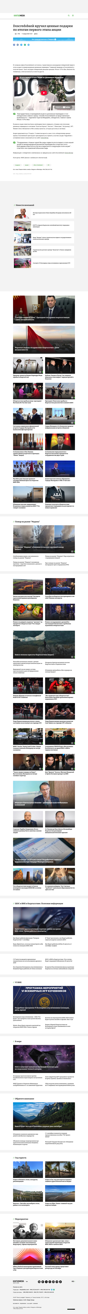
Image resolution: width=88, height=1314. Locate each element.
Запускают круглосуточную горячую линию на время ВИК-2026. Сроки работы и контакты (38, 930)
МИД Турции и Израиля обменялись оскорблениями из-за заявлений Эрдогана (27, 1084)
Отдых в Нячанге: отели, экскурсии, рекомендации (25, 1180)
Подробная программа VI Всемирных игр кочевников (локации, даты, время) (42, 1009)
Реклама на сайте (17, 1287)
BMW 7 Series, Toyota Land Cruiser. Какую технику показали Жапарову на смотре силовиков (27, 748)
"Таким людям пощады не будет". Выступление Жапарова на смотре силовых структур (25, 773)
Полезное (35, 1303)
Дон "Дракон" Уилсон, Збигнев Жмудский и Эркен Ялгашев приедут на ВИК (59, 773)
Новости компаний (25, 205)
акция (26, 165)
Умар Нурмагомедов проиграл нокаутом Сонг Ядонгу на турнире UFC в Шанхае (59, 722)
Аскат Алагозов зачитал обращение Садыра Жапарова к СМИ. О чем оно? (57, 479)
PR (48, 165)
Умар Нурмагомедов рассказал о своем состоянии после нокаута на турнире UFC (27, 722)
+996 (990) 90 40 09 (28, 1292)
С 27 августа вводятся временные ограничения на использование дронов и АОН (27, 961)
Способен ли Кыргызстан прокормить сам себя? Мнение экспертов (59, 597)
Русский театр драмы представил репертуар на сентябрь (56, 1267)
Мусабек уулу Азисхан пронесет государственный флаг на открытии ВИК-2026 (25, 480)
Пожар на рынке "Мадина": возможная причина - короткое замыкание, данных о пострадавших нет (27, 563)
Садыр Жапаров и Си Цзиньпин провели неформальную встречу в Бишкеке (59, 427)
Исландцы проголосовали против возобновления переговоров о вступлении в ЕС (27, 1077)
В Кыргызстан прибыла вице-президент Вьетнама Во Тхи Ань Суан (27, 402)
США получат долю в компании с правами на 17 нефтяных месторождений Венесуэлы (60, 1084)
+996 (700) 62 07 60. (47, 169)
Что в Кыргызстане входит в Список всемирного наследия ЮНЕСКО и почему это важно (27, 887)
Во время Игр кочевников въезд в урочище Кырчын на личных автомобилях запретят (59, 968)
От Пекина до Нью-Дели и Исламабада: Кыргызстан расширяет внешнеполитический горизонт (58, 830)
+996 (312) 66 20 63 (49, 1292)
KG (73, 1281)
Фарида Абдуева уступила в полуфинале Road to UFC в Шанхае (27, 696)
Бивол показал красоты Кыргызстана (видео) (34, 655)
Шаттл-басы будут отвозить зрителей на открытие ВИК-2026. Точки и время (26, 1026)
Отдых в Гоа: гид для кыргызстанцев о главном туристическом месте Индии (58, 1180)
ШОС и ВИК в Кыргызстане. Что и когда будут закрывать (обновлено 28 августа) (58, 960)
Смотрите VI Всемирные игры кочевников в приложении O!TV (51, 263)
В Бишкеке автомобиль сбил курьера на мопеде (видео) (58, 671)
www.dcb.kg (44, 138)
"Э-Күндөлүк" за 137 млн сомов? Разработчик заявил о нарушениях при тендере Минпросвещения (38, 861)
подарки (17, 165)
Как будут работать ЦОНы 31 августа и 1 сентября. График (58, 945)
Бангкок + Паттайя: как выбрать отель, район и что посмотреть (26, 1204)
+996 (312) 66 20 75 (34, 1289)
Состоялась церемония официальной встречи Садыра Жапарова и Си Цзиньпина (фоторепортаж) (26, 427)
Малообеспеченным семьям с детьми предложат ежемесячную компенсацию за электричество (27, 663)
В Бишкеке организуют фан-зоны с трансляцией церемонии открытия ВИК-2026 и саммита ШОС (57, 1242)
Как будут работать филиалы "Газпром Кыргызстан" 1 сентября (26, 939)
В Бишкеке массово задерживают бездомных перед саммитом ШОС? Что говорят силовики (26, 506)
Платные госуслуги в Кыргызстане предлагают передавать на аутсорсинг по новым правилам (59, 506)
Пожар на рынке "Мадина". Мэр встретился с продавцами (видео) (59, 557)
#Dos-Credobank (38, 165)
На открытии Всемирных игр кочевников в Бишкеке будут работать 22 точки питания (27, 968)
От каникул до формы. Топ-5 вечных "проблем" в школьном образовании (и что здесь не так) (60, 887)
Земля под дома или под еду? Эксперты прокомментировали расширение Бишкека (26, 598)
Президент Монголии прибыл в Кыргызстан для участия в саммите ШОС (59, 402)
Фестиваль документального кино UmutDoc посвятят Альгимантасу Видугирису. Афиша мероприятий (25, 1242)
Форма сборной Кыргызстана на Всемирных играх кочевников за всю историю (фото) (57, 1026)
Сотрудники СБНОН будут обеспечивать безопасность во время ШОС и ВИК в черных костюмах (59, 748)
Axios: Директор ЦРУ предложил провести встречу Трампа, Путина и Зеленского (59, 1077)
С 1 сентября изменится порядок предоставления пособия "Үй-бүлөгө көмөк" (57, 1135)
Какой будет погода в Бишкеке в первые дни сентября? (38, 1126)
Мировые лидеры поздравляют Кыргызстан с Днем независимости (37, 349)
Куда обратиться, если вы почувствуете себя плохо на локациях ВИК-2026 (28, 945)
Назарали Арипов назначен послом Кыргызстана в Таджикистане (57, 663)
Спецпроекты (23, 1303)
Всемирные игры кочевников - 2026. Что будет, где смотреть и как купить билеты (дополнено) (27, 1018)
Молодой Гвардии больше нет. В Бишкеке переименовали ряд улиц (59, 1142)
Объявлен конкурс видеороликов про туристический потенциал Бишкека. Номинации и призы (26, 1142)
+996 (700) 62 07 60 (45, 1289)
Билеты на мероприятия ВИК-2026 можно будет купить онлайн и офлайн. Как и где (59, 1018)
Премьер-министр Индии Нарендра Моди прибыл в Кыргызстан (27, 376)
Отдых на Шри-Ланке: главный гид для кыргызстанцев (58, 1204)
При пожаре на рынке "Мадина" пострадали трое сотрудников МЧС (57, 564)
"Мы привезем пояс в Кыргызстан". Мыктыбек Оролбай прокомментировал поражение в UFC (59, 697)
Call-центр (29, 1303)
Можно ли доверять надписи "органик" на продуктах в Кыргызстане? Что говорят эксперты (27, 623)
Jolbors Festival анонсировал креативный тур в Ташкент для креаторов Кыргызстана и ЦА (28, 1268)
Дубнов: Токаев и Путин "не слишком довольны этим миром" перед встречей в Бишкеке (59, 377)
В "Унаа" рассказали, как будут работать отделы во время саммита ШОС (58, 939)
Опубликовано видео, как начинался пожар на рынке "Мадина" (25, 557)
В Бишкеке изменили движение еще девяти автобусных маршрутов (25, 1135)
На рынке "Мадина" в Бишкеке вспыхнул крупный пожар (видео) (39, 548)
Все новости (16, 1303)
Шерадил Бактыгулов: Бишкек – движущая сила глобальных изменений (41, 804)
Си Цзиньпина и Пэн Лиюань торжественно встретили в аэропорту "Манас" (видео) (26, 453)
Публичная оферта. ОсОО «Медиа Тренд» (24, 1300)
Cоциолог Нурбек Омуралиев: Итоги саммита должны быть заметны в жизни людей (27, 830)
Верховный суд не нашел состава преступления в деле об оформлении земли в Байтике (25, 671)
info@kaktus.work (24, 1289)
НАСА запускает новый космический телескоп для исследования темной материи (36, 1068)
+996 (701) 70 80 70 (38, 1292)
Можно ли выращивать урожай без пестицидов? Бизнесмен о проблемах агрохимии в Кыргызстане (58, 623)
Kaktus (36, 33)
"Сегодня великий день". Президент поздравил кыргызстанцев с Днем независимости (42, 318)
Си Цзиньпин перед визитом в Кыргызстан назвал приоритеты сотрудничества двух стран (56, 453)
